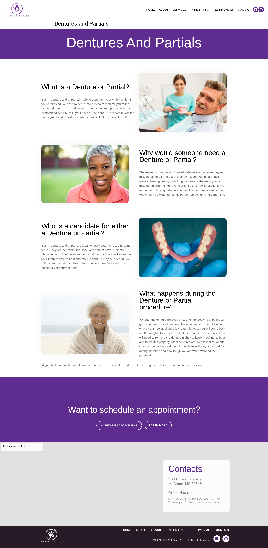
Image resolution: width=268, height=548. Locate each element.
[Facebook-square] (256, 9)
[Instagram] (261, 9)
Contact (244, 9)
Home (150, 9)
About (163, 9)
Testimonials (223, 9)
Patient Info (200, 9)
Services (179, 9)
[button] (119, 425)
